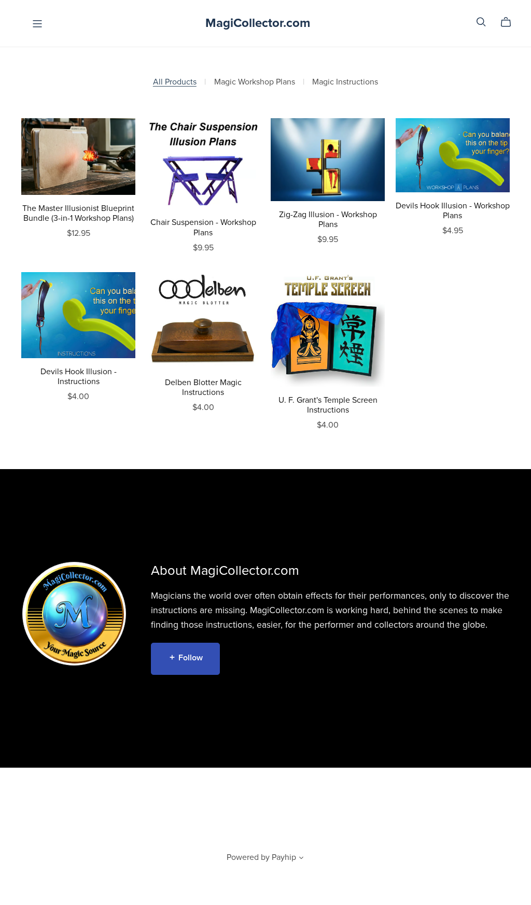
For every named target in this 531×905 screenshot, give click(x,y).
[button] (301, 858)
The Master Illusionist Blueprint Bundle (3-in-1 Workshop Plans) (78, 213)
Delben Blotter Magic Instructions (203, 387)
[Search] (481, 22)
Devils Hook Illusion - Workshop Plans (453, 211)
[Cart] (510, 22)
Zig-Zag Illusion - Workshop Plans (328, 219)
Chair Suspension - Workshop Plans (203, 227)
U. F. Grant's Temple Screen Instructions (328, 405)
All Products (175, 82)
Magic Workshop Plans (254, 82)
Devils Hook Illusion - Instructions (78, 376)
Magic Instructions (345, 82)
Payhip (284, 857)
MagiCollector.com (257, 23)
